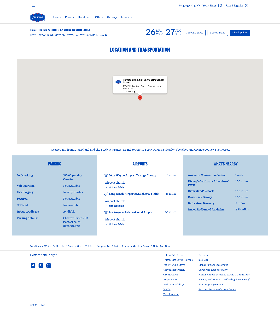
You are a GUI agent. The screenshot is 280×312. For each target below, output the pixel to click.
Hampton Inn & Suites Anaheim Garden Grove (123, 246)
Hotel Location (161, 246)
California (58, 246)
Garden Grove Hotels (80, 246)
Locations (35, 246)
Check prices (241, 32)
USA (46, 246)
